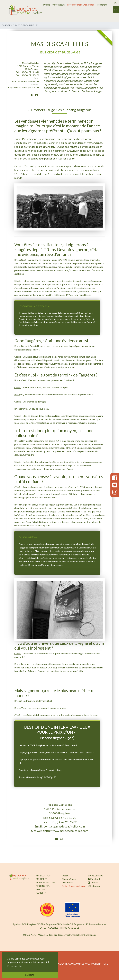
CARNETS (41, 893)
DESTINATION (44, 886)
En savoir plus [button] (14, 966)
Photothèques (58, 4)
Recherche (102, 4)
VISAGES (40, 889)
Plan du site (67, 882)
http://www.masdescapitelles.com (23, 87)
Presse (46, 4)
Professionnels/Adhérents (74, 886)
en (116, 3)
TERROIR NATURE (45, 882)
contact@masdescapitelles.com (25, 81)
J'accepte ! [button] (30, 975)
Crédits (74, 934)
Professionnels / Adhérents (80, 4)
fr (115, 9)
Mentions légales (87, 934)
